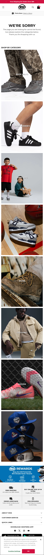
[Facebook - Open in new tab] (15, 531)
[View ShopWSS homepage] (22, 7)
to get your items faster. (33, 493)
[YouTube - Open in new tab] (29, 531)
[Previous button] (6, 1)
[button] (22, 13)
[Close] (40, 539)
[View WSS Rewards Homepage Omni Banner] (22, 474)
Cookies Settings (14, 551)
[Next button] (38, 1)
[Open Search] (33, 7)
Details (17, 492)
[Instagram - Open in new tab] (24, 531)
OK (28, 551)
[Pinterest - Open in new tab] (20, 531)
